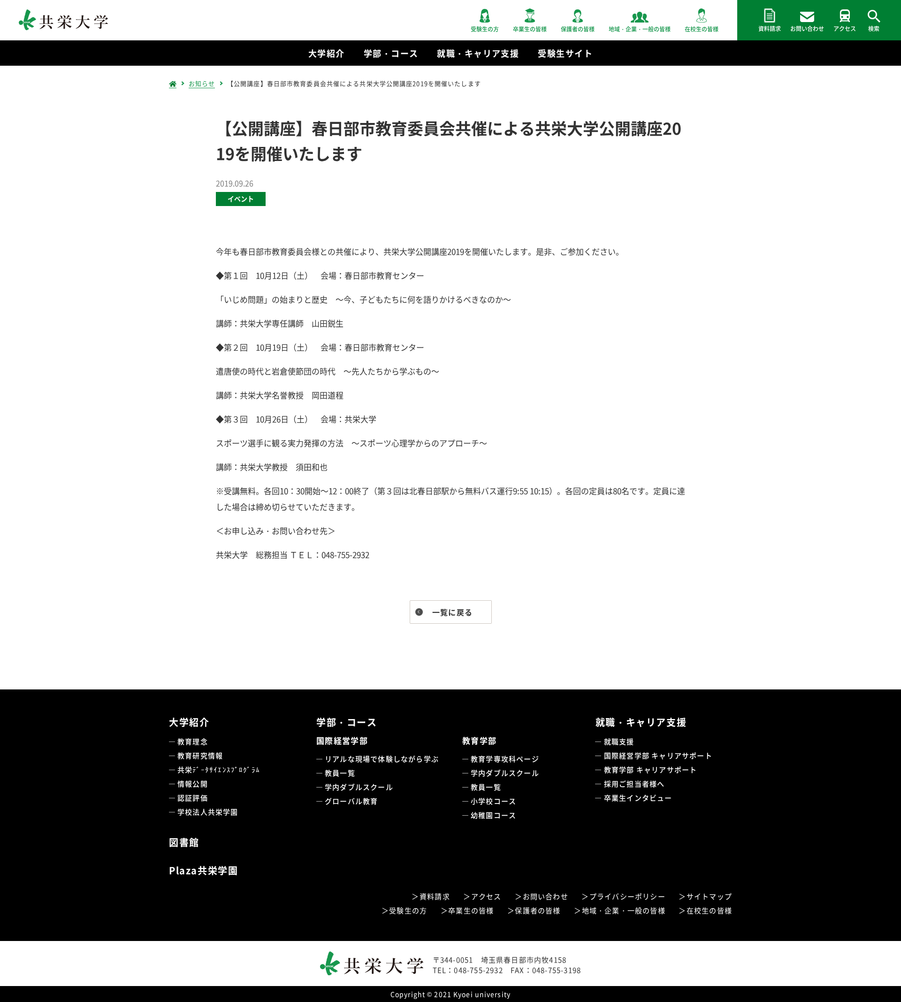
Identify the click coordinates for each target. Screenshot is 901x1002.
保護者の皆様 (537, 910)
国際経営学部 (342, 740)
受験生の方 (408, 910)
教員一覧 (340, 773)
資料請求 (435, 896)
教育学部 (479, 740)
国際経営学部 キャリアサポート (658, 755)
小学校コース (493, 801)
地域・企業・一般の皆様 (623, 910)
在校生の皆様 (709, 910)
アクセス (486, 896)
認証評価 (192, 798)
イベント (241, 198)
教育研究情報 (200, 755)
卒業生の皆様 (471, 910)
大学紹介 (189, 722)
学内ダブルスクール (359, 787)
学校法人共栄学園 (207, 812)
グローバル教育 (351, 801)
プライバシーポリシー (627, 896)
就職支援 (619, 741)
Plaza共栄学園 (203, 870)
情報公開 (192, 783)
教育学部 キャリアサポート (650, 769)
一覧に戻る (452, 612)
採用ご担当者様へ (634, 783)
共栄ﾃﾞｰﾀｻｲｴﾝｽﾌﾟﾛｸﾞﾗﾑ (218, 769)
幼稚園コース (493, 815)
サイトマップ (709, 896)
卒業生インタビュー (638, 798)
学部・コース (346, 722)
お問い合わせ (545, 896)
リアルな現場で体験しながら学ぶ (382, 759)
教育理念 (192, 741)
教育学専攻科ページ (505, 759)
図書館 (184, 842)
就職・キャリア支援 (641, 722)
